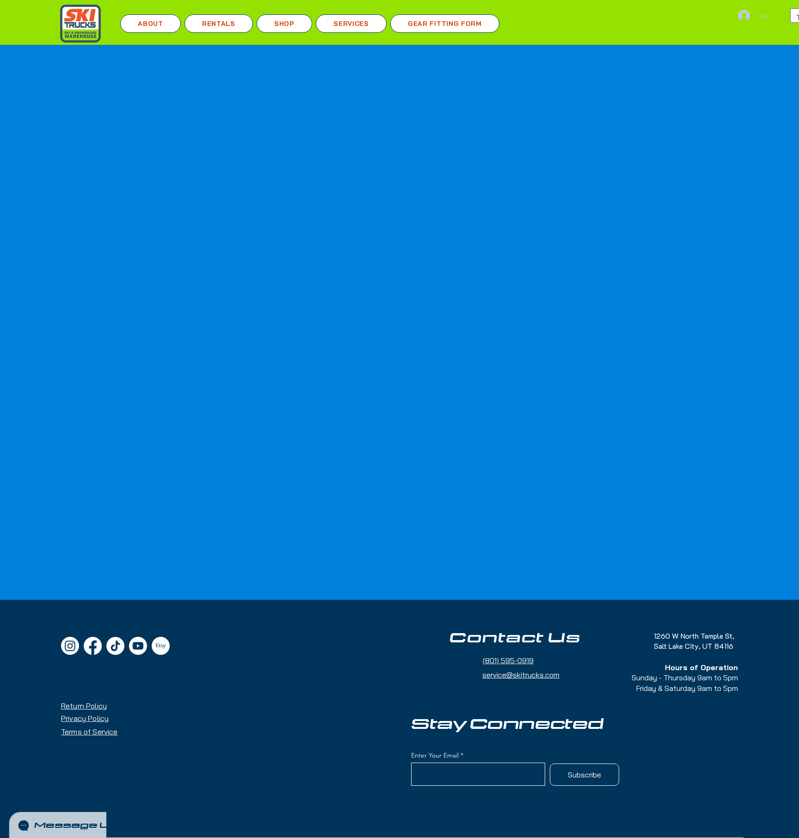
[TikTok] (115, 646)
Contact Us (515, 638)
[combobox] (516, 277)
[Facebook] (93, 646)
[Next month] (644, 317)
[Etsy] (161, 646)
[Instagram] (70, 646)
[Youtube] (138, 646)
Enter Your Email (435, 755)
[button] (218, 23)
